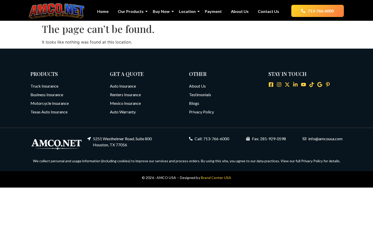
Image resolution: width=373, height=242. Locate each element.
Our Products (131, 11)
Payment (213, 11)
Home (103, 11)
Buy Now (161, 11)
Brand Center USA (216, 177)
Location (187, 11)
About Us (240, 11)
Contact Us (268, 11)
